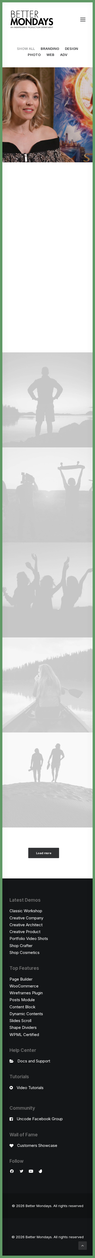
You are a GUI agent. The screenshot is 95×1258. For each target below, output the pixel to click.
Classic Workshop (26, 910)
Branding (50, 48)
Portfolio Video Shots (29, 938)
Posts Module (22, 999)
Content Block (22, 1006)
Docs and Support (33, 1060)
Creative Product (25, 931)
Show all (26, 48)
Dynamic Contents (26, 1013)
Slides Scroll (20, 1020)
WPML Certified (24, 1034)
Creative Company (26, 917)
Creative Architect (26, 924)
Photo (34, 55)
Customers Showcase (37, 1145)
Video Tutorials (30, 1087)
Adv (63, 55)
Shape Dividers (23, 1027)
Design (71, 48)
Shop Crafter (21, 945)
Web (50, 55)
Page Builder (21, 979)
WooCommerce (24, 986)
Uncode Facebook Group (40, 1118)
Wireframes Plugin (26, 992)
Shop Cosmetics (25, 952)
